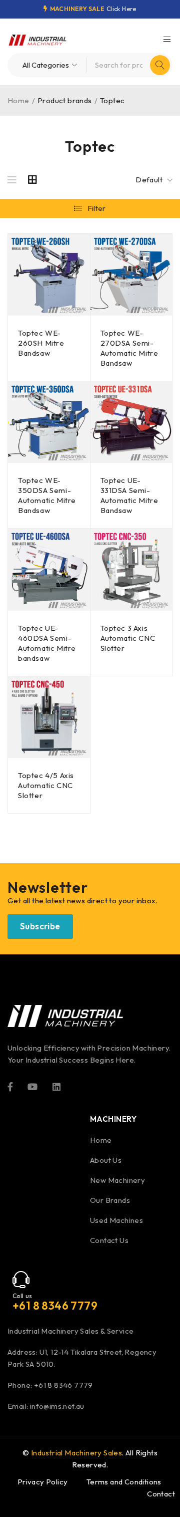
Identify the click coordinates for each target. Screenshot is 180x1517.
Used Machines (116, 1220)
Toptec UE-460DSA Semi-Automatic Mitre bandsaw (47, 643)
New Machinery (117, 1180)
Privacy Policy (43, 1481)
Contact (161, 1493)
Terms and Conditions (124, 1481)
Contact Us (109, 1240)
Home (19, 100)
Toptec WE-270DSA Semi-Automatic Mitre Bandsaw (129, 348)
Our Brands (110, 1200)
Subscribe (40, 926)
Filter (97, 208)
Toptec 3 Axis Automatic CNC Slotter (128, 638)
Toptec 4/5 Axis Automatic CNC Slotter (46, 785)
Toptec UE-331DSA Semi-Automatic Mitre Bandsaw (129, 495)
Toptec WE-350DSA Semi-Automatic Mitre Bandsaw (47, 495)
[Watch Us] (33, 1086)
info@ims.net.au (57, 1406)
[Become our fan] (10, 1086)
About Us (106, 1160)
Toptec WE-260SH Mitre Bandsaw (41, 343)
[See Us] (56, 1086)
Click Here (121, 9)
